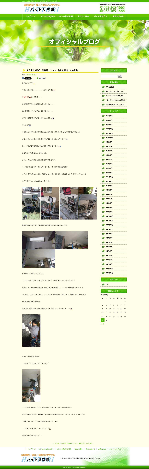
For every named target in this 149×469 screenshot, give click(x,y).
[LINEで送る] (40, 78)
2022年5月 (109, 159)
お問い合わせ (118, 17)
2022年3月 (109, 168)
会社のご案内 (83, 17)
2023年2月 (109, 124)
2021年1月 (109, 181)
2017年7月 (109, 238)
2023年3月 (109, 120)
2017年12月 (109, 216)
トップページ (31, 17)
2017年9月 (109, 229)
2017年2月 (109, 260)
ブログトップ (113, 70)
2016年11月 (109, 273)
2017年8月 (109, 233)
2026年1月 (109, 116)
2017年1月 (109, 264)
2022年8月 (109, 146)
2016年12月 (109, 268)
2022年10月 (109, 137)
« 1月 (102, 324)
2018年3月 (109, 203)
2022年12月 (109, 129)
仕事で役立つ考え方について (115, 91)
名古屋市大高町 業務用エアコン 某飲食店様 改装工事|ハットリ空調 (39, 1)
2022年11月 (109, 133)
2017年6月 (109, 242)
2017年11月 (109, 220)
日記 (107, 284)
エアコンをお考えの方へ (48, 17)
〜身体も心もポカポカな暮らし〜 (116, 100)
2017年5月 (109, 247)
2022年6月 (109, 155)
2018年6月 (109, 199)
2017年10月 (109, 225)
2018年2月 (109, 207)
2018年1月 (109, 212)
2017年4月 (109, 251)
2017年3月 (109, 255)
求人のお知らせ (100, 17)
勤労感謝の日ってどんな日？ (115, 104)
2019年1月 (109, 190)
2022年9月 (109, 142)
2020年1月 (109, 185)
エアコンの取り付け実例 (65, 17)
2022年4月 (109, 164)
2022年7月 (109, 151)
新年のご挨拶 (110, 87)
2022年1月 (109, 172)
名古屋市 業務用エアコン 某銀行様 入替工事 (76, 443)
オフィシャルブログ (115, 449)
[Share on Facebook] (23, 78)
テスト (56, 443)
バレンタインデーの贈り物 (114, 96)
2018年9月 (109, 194)
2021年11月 (109, 177)
